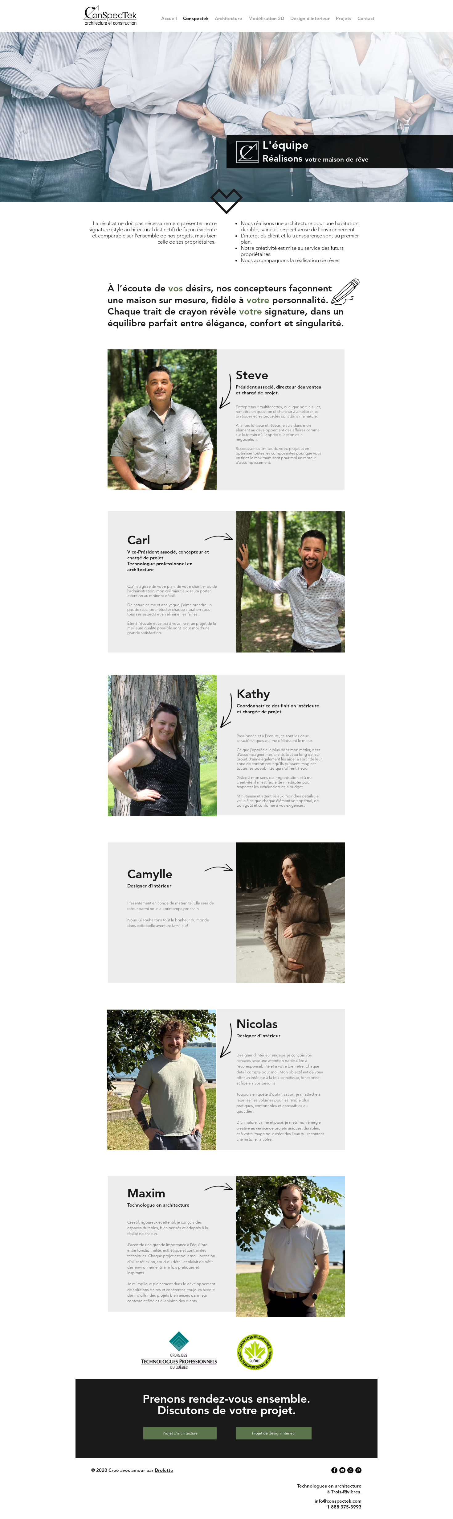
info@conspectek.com (338, 1501)
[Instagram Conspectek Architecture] (350, 1470)
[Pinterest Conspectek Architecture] (358, 1470)
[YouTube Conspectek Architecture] (342, 1470)
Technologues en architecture (329, 1486)
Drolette (164, 1470)
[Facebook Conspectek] (334, 1470)
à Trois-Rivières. (344, 1492)
